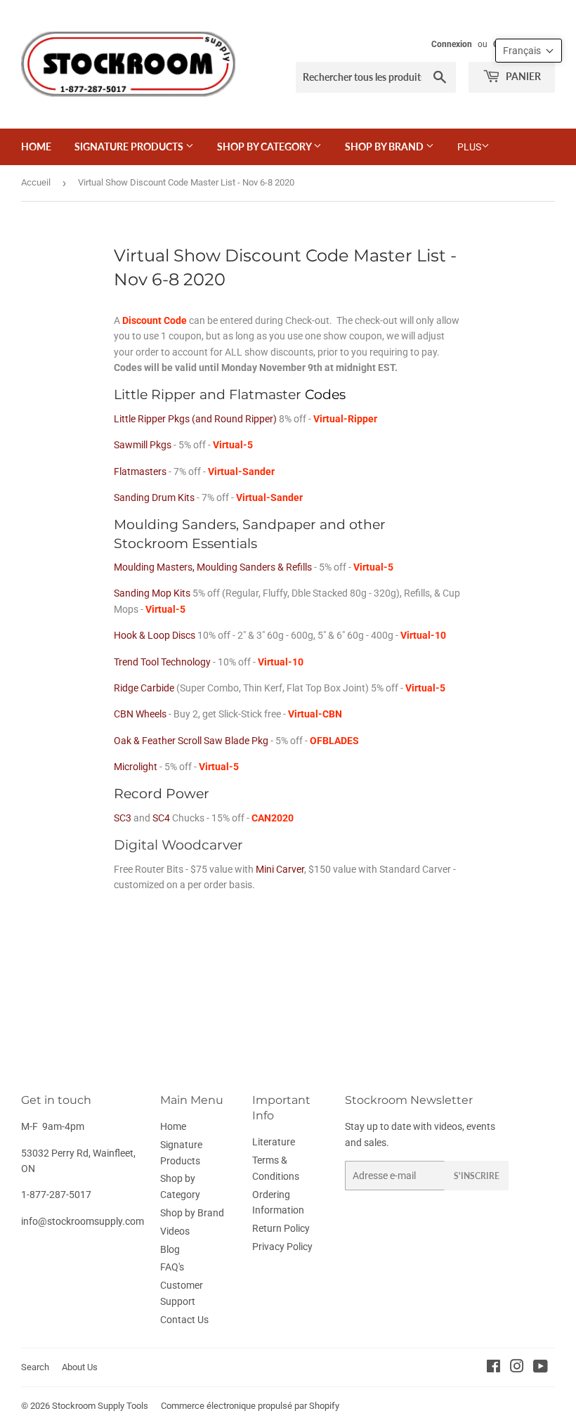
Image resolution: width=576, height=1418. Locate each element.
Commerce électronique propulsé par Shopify (250, 1405)
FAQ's (172, 1267)
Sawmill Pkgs (142, 444)
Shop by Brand (385, 146)
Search (35, 1367)
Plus (469, 146)
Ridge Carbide (144, 688)
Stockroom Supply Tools (100, 1405)
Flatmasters (140, 471)
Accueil (36, 182)
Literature (273, 1141)
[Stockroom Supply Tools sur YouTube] (540, 1368)
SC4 (161, 818)
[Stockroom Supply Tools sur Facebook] (493, 1368)
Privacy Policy (282, 1246)
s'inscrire (476, 1176)
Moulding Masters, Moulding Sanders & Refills (213, 567)
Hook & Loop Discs (154, 635)
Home (36, 146)
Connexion (451, 44)
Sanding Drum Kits (154, 497)
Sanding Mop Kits (152, 593)
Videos (175, 1231)
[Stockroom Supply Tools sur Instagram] (517, 1368)
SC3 (122, 818)
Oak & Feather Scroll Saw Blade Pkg (191, 740)
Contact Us (184, 1319)
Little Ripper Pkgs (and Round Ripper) (195, 418)
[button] (528, 50)
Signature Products (129, 146)
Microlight (135, 766)
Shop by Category (265, 146)
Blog (170, 1249)
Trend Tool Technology (162, 662)
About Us (80, 1367)
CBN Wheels (140, 714)
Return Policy (281, 1228)
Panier (522, 76)
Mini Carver (280, 869)
